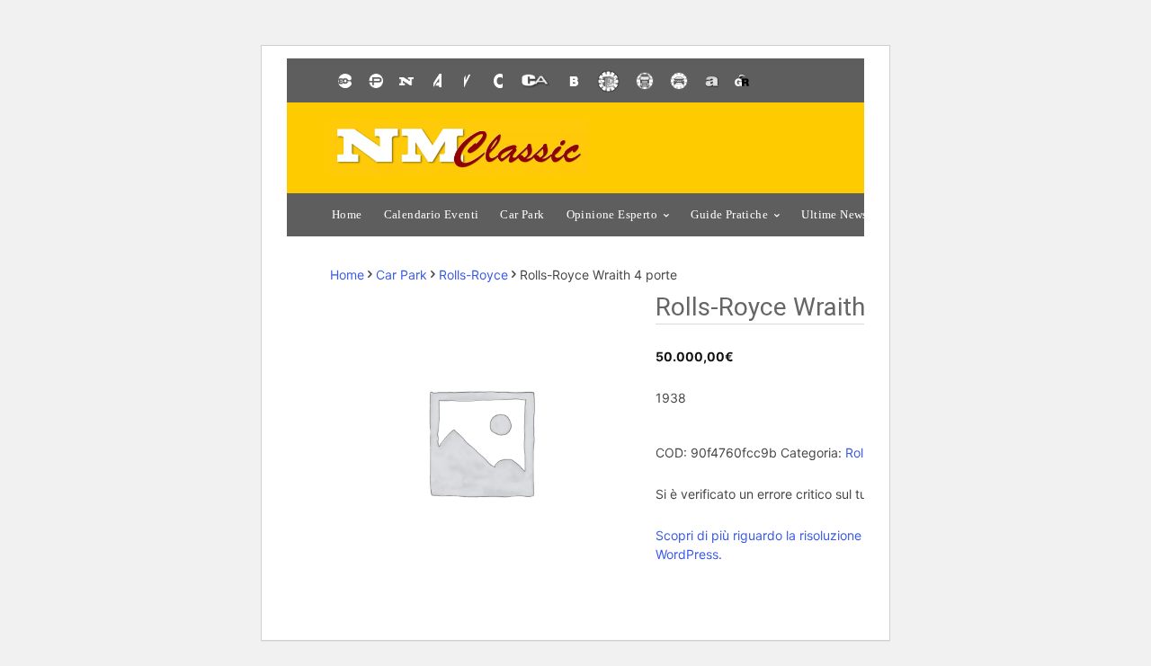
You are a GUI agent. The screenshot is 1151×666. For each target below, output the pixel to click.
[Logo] (459, 147)
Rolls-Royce (473, 274)
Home (347, 274)
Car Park (401, 274)
